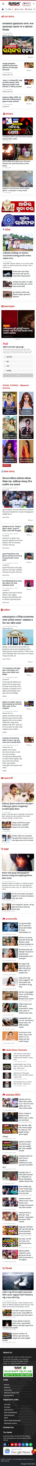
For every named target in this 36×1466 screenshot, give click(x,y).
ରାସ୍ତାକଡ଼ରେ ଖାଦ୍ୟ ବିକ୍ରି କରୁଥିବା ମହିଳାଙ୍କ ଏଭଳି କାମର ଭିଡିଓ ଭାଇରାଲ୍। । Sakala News (23, 1075)
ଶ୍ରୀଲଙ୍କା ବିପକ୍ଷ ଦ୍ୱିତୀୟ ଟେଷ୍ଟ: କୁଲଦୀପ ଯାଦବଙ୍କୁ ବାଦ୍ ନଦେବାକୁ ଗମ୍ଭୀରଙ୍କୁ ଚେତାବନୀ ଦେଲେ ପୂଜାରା (12, 557)
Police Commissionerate (10, 1412)
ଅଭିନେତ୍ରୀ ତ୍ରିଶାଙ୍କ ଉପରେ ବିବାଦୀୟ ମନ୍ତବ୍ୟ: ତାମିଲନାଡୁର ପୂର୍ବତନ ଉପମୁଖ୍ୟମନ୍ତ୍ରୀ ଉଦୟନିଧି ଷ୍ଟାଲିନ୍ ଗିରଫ (18, 807)
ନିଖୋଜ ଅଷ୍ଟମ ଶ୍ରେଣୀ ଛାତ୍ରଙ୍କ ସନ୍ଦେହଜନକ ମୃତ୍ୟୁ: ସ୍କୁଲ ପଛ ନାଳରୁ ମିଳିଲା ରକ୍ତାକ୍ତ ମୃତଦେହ (21, 273)
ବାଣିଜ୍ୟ (4, 696)
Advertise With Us (9, 1395)
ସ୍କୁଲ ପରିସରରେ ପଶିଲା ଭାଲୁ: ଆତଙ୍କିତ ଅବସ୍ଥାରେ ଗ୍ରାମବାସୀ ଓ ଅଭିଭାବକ (21, 294)
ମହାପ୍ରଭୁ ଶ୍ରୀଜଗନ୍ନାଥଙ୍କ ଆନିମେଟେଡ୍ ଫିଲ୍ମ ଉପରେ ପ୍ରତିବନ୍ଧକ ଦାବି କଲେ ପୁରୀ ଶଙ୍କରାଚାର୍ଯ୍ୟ (10, 66)
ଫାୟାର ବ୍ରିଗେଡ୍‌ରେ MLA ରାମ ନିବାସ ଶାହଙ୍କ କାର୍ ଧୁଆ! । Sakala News (22, 1083)
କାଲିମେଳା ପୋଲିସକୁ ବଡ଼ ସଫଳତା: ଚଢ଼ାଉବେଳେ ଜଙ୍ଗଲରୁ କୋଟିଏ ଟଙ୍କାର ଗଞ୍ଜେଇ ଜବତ (17, 256)
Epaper (27, 4)
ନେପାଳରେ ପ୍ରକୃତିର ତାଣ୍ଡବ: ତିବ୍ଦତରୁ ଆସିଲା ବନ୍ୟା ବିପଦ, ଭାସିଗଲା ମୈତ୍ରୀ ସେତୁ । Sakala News (22, 1066)
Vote (18, 375)
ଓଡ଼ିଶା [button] (9, 9)
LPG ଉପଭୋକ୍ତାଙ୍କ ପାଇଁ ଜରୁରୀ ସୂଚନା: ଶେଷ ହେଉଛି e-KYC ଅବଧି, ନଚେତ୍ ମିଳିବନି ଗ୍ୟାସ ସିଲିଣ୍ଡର (11, 671)
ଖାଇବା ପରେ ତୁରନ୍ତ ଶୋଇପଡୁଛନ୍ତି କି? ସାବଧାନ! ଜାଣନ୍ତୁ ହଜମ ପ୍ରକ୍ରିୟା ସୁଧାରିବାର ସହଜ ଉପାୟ (17, 876)
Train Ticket (7, 1404)
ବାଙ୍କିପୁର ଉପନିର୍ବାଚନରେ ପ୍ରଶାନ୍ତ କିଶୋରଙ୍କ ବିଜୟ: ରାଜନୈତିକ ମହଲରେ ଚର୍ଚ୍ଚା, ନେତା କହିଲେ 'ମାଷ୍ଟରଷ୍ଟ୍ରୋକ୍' (16, 826)
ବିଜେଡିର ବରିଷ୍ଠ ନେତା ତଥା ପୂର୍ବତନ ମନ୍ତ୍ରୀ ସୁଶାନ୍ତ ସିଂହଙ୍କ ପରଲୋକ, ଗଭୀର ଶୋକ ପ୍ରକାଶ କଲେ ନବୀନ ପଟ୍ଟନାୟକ (22, 838)
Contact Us (7, 1387)
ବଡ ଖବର (20, 9)
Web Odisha (31, 1464)
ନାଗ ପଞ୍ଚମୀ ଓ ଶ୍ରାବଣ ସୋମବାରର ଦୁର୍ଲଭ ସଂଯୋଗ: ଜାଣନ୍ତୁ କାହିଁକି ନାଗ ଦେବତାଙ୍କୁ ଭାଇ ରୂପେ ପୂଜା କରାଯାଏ (22, 1313)
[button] (3, 325)
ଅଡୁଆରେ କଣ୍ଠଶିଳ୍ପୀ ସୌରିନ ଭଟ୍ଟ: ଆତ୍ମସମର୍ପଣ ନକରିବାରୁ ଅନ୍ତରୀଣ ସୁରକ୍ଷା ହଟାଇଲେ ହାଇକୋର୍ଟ (12, 99)
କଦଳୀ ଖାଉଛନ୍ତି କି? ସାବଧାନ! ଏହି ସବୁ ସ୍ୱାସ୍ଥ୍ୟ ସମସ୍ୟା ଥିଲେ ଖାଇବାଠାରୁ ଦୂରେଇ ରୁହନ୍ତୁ (23, 907)
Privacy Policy (8, 1390)
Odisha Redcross (8, 1409)
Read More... (6, 465)
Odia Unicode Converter (10, 1423)
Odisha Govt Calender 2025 (11, 1392)
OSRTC (6, 1418)
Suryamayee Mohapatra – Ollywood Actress (10, 411)
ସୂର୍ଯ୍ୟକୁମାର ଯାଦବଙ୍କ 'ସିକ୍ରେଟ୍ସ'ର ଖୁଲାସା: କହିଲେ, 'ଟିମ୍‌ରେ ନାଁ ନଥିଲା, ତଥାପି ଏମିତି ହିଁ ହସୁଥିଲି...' (12, 528)
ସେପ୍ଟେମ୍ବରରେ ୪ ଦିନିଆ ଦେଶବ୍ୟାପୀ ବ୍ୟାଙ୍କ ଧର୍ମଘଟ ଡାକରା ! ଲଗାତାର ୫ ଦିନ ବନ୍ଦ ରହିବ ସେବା (18, 619)
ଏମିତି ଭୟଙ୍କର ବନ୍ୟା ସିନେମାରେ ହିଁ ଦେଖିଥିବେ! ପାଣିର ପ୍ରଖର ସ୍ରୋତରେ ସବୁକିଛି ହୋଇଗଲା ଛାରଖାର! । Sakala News (23, 1056)
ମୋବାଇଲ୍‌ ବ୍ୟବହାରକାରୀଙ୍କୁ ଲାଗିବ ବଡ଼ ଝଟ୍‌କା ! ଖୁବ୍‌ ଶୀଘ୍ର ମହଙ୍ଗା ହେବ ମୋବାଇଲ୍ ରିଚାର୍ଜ (11, 740)
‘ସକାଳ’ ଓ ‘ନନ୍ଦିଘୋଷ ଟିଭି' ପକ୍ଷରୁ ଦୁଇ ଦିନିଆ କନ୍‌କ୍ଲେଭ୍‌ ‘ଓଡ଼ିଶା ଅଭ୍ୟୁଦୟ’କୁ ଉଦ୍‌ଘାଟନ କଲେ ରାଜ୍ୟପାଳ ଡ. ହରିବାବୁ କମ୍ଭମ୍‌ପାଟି (12, 83)
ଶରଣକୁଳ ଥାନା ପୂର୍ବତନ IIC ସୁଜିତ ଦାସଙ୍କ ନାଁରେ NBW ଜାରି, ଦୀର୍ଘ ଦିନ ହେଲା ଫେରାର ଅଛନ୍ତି (23, 284)
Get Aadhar (7, 1407)
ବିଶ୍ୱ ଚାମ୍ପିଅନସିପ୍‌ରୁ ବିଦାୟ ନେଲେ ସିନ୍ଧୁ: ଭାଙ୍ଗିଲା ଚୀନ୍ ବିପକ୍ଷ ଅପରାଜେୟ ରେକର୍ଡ (12, 583)
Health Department (9, 1415)
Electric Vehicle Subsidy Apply (12, 1420)
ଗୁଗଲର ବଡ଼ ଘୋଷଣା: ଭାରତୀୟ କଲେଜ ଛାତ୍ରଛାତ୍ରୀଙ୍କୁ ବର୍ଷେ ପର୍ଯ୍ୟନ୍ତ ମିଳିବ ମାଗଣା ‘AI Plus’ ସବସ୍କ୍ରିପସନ (12, 705)
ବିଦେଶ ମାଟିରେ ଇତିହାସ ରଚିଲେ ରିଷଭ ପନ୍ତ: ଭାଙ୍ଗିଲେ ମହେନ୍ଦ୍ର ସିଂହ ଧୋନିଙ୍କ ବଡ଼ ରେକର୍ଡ (17, 481)
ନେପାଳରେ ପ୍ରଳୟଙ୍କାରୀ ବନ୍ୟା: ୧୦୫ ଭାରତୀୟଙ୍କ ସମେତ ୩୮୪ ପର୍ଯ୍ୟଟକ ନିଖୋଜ (18, 26)
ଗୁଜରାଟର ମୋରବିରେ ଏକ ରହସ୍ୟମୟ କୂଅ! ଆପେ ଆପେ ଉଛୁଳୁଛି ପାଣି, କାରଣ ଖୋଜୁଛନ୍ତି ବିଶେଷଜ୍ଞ (16, 1337)
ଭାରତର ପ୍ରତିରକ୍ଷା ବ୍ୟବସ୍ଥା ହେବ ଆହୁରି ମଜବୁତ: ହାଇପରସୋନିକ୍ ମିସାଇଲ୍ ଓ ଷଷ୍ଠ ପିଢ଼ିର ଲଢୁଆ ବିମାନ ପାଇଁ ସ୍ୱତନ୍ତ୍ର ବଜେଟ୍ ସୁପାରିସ (17, 1324)
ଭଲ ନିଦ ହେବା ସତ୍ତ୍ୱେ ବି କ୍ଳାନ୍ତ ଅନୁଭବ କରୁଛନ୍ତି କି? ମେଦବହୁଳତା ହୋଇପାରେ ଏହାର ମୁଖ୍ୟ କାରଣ (23, 896)
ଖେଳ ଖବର (5, 517)
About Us (6, 1384)
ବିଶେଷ (29, 9)
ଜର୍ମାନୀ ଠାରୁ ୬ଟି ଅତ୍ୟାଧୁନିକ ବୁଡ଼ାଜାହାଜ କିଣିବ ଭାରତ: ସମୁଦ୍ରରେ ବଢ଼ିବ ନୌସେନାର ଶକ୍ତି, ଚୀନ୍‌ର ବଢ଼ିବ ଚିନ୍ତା (17, 1295)
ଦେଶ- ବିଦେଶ (6, 659)
